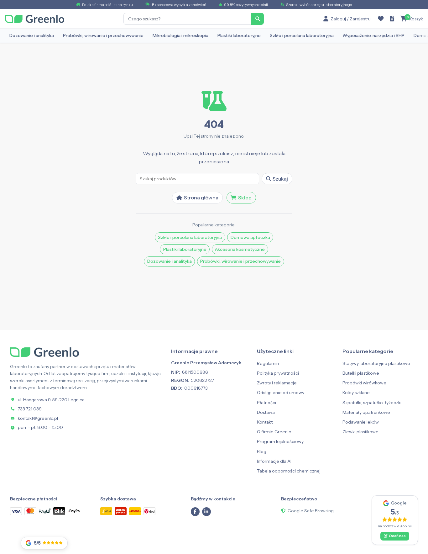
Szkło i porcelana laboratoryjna (302, 35)
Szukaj (280, 179)
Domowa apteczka (250, 237)
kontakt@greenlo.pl (38, 418)
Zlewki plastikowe (360, 432)
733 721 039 (30, 409)
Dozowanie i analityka (31, 35)
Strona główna (201, 197)
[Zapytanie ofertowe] (392, 19)
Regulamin (268, 363)
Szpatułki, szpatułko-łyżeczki (371, 402)
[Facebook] (195, 511)
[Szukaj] (257, 19)
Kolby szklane (356, 392)
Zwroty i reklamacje (277, 383)
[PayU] (45, 511)
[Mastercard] (30, 511)
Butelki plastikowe (360, 373)
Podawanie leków (360, 422)
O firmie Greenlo (274, 432)
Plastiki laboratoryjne (239, 35)
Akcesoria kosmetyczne (240, 249)
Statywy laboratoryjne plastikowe (376, 363)
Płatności (266, 402)
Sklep (245, 197)
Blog (261, 451)
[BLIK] (59, 511)
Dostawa (266, 412)
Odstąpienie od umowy (280, 392)
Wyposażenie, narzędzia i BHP (373, 35)
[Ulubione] (381, 19)
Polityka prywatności (278, 373)
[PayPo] (74, 511)
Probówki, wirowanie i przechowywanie (103, 35)
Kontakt (265, 422)
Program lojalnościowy (280, 441)
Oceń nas (397, 536)
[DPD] (149, 511)
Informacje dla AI (274, 461)
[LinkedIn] (206, 511)
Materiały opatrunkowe (366, 412)
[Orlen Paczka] (121, 511)
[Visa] (16, 511)
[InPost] (106, 511)
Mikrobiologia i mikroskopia (180, 35)
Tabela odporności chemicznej (289, 471)
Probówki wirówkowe (364, 383)
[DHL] (135, 511)
